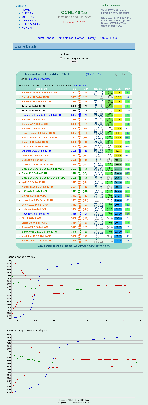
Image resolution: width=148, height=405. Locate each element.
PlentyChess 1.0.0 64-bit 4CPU (38, 133)
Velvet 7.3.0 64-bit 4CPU (35, 205)
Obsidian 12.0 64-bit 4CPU (36, 124)
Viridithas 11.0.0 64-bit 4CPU (37, 236)
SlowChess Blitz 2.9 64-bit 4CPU (39, 231)
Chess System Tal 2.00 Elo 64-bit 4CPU (43, 169)
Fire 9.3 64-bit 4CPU (32, 218)
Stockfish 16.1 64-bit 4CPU (36, 101)
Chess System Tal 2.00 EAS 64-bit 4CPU (44, 178)
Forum (27, 27)
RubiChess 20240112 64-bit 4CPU (40, 137)
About (50, 37)
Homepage (33, 79)
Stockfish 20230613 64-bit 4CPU (39, 92)
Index (40, 37)
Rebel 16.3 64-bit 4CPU (34, 173)
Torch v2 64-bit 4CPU (33, 106)
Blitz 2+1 (28, 13)
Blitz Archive (32, 23)
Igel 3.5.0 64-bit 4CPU (33, 182)
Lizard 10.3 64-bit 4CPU (34, 223)
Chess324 (29, 20)
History (91, 37)
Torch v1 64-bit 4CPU (33, 110)
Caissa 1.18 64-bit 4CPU (35, 142)
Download (45, 79)
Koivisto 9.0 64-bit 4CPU (35, 209)
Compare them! (80, 85)
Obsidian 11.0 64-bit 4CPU (36, 155)
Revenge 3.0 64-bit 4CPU (35, 214)
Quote (120, 74)
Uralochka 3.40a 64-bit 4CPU (37, 200)
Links (113, 37)
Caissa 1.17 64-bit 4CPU (35, 146)
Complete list (65, 37)
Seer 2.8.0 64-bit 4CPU (34, 160)
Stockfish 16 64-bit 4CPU (35, 97)
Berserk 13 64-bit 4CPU (34, 119)
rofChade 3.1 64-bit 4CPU (35, 191)
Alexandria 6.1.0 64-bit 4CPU (47, 74)
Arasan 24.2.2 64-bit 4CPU (36, 227)
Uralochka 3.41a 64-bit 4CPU (37, 164)
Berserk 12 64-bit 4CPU (34, 128)
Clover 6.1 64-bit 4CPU (34, 196)
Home (26, 9)
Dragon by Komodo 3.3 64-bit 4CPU (41, 115)
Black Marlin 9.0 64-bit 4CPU (37, 240)
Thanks (103, 37)
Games (79, 37)
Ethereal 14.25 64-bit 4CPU (36, 151)
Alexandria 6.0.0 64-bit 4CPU (37, 187)
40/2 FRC (28, 16)
